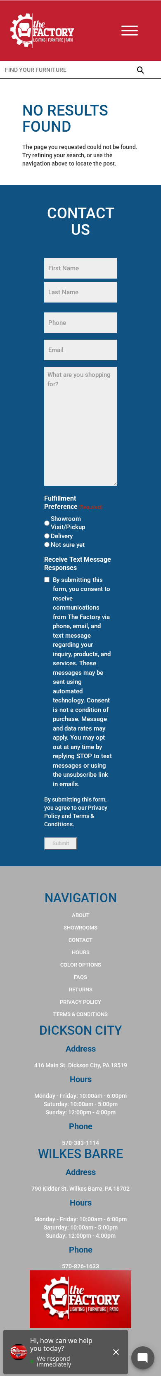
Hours (81, 952)
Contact (80, 940)
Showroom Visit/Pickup (68, 523)
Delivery (62, 536)
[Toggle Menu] (137, 30)
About (81, 915)
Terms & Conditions (80, 1014)
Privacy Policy (80, 1002)
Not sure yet (68, 545)
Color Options (80, 965)
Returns (80, 989)
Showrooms (80, 927)
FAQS (80, 977)
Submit (60, 843)
